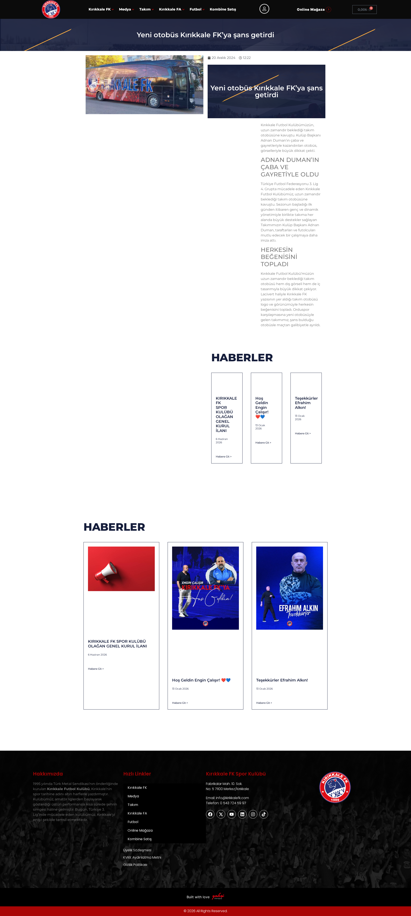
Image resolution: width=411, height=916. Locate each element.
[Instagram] (253, 814)
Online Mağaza (140, 830)
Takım (145, 9)
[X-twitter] (221, 814)
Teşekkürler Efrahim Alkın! (306, 403)
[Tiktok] (263, 814)
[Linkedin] (242, 814)
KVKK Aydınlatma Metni (142, 857)
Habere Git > (224, 456)
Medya (125, 9)
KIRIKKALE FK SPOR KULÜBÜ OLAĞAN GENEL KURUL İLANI (226, 414)
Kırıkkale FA (170, 9)
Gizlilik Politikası (135, 864)
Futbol (195, 9)
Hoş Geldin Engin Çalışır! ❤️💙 (261, 407)
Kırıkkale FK (100, 9)
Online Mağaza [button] (311, 9)
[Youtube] (231, 814)
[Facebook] (210, 814)
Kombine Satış (223, 9)
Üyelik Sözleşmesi (137, 850)
